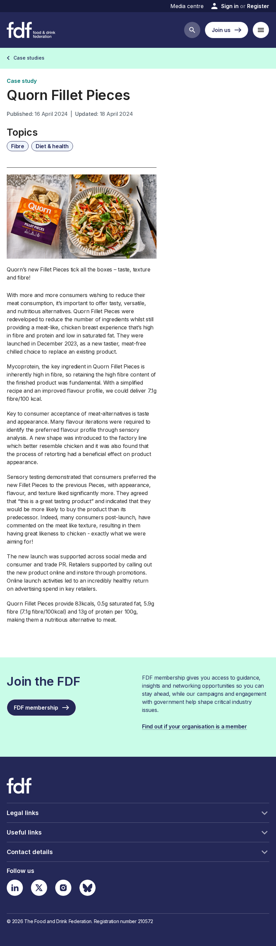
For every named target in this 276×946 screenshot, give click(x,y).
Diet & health (52, 146)
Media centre (187, 6)
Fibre (17, 146)
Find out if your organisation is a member (194, 726)
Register (258, 6)
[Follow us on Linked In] (15, 888)
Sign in (230, 6)
